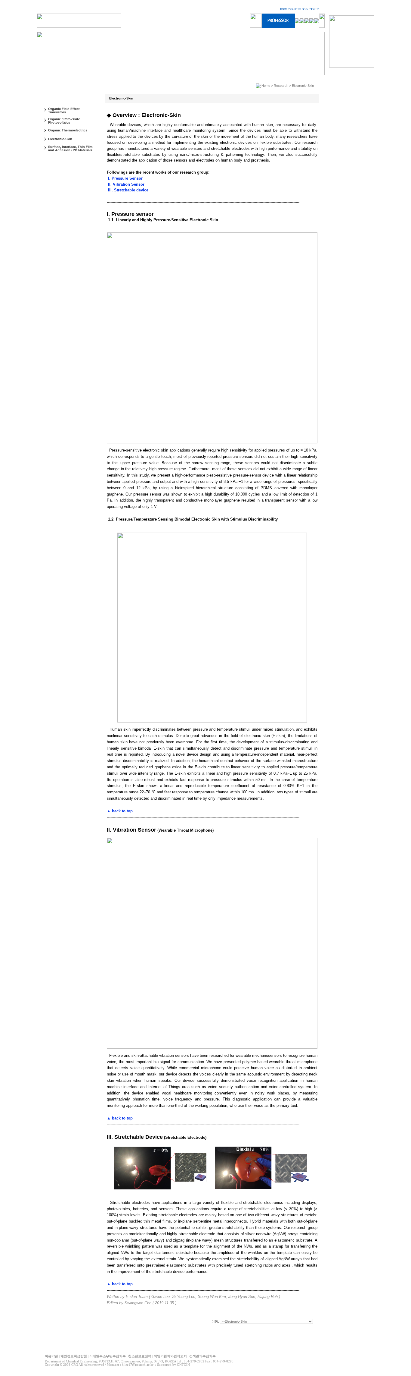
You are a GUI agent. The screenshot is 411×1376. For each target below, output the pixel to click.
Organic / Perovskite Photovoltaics (64, 120)
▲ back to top (120, 811)
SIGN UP (314, 9)
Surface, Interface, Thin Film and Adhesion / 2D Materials (70, 148)
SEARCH (293, 9)
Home (265, 85)
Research (281, 85)
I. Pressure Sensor (125, 178)
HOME (283, 9)
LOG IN (304, 9)
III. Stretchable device (127, 190)
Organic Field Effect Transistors (64, 110)
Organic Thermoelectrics (67, 130)
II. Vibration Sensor (125, 184)
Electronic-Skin (60, 139)
